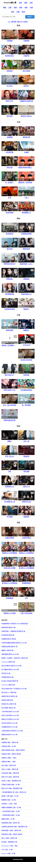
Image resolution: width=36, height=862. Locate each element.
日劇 (9, 7)
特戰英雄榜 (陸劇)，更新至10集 (10, 823)
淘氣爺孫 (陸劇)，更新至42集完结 (11, 754)
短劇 (31, 7)
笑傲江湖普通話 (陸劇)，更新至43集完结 (13, 750)
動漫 (23, 12)
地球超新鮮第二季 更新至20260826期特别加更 (14, 623)
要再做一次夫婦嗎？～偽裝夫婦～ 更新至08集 (14, 658)
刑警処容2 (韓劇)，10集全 (8, 758)
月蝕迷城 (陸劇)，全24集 (8, 746)
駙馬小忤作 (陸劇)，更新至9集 (10, 777)
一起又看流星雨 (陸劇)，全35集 (10, 811)
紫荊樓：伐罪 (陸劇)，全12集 (9, 796)
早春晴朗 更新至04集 (7, 677)
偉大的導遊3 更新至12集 (8, 708)
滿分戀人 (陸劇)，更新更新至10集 (11, 780)
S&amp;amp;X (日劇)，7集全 (9, 846)
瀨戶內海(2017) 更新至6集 (8, 692)
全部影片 (25, 21)
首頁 (20, 2)
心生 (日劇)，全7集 (6, 849)
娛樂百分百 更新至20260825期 (10, 719)
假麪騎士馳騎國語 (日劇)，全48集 (11, 807)
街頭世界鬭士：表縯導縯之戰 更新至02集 (13, 631)
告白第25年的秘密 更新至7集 (9, 681)
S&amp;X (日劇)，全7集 (8, 853)
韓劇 (4, 7)
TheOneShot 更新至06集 (8, 662)
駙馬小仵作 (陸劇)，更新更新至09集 (11, 788)
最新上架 (19, 21)
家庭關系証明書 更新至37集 (9, 646)
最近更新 (13, 21)
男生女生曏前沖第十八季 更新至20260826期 (13, 688)
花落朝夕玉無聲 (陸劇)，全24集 (10, 784)
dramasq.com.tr (18, 859)
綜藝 (18, 12)
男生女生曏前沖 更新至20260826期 (11, 665)
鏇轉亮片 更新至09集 (7, 650)
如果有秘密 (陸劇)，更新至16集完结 (11, 834)
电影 (12, 12)
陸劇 (25, 2)
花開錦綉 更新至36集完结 (8, 639)
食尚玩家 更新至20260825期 (9, 723)
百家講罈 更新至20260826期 (9, 727)
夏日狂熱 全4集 (5, 673)
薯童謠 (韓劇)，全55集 (7, 819)
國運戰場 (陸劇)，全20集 (8, 800)
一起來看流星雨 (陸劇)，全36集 (10, 815)
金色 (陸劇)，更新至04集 (8, 765)
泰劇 (15, 7)
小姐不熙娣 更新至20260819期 (10, 711)
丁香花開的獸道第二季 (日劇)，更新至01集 (13, 792)
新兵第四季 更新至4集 (7, 635)
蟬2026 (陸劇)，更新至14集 (9, 838)
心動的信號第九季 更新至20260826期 (12, 730)
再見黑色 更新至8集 (7, 700)
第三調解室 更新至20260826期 (10, 669)
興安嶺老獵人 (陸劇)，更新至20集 (11, 830)
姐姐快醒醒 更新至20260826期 (10, 654)
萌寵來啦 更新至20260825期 (9, 734)
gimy (9, 21)
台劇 (31, 2)
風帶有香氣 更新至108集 (8, 627)
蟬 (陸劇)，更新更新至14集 (9, 842)
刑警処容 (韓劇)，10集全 (8, 761)
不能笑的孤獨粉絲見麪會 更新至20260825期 (13, 643)
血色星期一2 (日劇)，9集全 (9, 803)
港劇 (20, 7)
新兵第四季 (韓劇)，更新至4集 (10, 773)
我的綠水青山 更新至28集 (8, 704)
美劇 (26, 7)
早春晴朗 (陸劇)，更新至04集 (9, 742)
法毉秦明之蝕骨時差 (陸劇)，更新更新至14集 (14, 826)
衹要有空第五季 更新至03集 (9, 696)
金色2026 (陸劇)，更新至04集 (9, 769)
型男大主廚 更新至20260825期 (10, 715)
